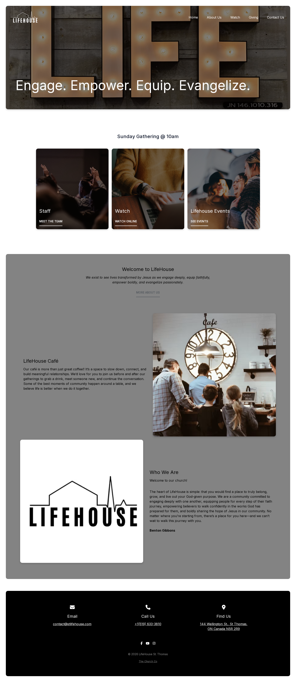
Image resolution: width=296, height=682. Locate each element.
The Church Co (148, 661)
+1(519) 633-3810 (148, 624)
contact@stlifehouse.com (72, 624)
